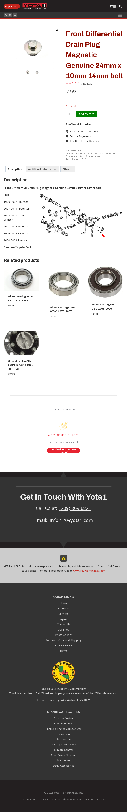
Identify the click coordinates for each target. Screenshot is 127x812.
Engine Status (11, 6)
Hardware (63, 760)
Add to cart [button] (21, 315)
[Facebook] (6, 15)
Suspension (64, 739)
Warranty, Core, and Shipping (64, 640)
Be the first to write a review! (63, 450)
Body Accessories (63, 765)
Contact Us (63, 624)
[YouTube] (15, 15)
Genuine (76, 159)
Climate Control (63, 750)
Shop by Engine (85, 153)
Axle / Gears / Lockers (90, 156)
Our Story (63, 629)
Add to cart (86, 114)
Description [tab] (15, 169)
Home (63, 603)
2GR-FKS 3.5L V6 (100, 153)
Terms (64, 650)
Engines (63, 619)
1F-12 (83, 159)
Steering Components (63, 744)
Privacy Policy (63, 645)
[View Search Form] (120, 6)
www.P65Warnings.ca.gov (89, 570)
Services (63, 613)
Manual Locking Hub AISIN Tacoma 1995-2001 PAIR (21, 365)
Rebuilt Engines (63, 723)
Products (63, 608)
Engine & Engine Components (63, 729)
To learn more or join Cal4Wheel (63, 700)
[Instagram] (10, 15)
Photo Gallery (63, 635)
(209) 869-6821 (75, 508)
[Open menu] (120, 15)
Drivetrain (63, 734)
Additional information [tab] (42, 169)
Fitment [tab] (67, 169)
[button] (57, 30)
